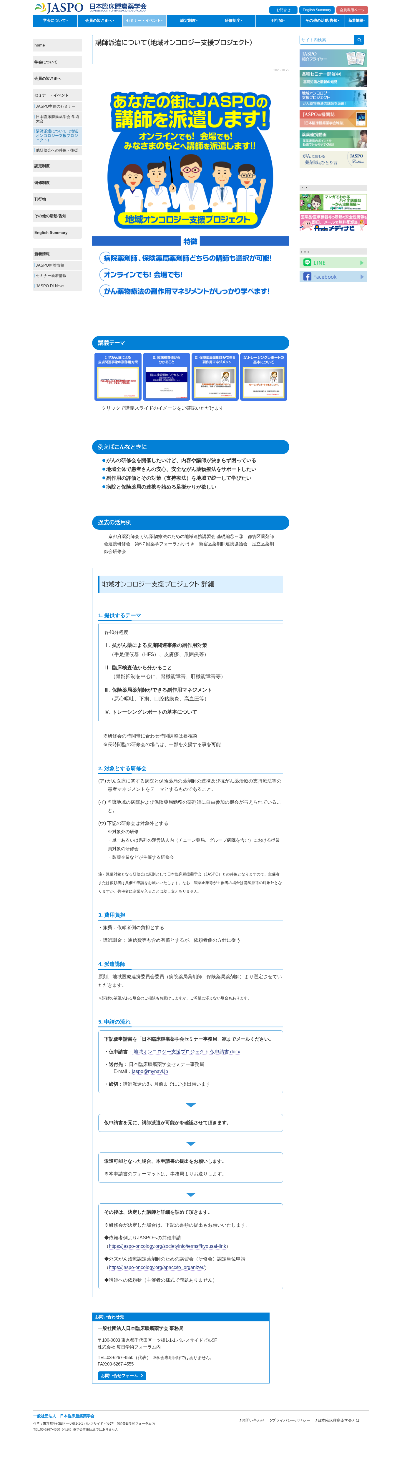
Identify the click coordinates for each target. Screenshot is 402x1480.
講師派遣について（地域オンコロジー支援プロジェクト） (56, 135)
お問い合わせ (253, 1420)
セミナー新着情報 (51, 276)
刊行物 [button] (277, 21)
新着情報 (42, 254)
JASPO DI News (49, 286)
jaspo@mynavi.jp (150, 1071)
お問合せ (283, 10)
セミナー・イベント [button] (144, 21)
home (39, 45)
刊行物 (40, 199)
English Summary (317, 10)
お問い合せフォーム (120, 1375)
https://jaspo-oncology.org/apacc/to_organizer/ (157, 1267)
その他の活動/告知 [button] (321, 21)
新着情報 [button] (356, 21)
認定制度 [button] (188, 21)
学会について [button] (55, 21)
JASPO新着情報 (49, 265)
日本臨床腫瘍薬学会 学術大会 (57, 119)
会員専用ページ (352, 10)
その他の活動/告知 (50, 216)
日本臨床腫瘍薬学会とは (339, 1420)
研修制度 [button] (233, 21)
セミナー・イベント (51, 95)
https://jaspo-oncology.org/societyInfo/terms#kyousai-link (167, 1246)
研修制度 (42, 182)
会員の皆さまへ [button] (99, 21)
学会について (45, 62)
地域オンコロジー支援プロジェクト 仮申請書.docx (186, 1051)
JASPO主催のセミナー (55, 106)
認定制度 (42, 166)
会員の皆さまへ (47, 78)
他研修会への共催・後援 (56, 150)
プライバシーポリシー (291, 1420)
